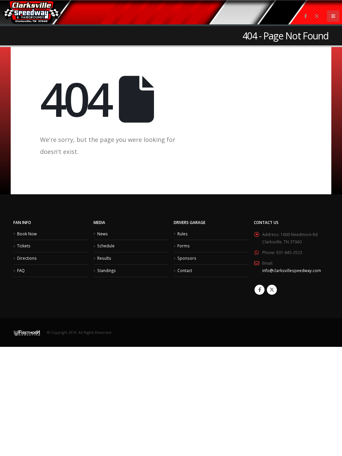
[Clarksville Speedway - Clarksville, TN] (32, 12)
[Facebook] (305, 16)
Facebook (259, 290)
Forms (183, 245)
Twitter (272, 290)
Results (104, 258)
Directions (27, 258)
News (102, 233)
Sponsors (186, 258)
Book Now (27, 233)
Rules (182, 233)
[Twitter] (316, 16)
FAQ (21, 270)
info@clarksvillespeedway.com (291, 270)
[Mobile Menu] (333, 16)
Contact (184, 270)
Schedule (106, 245)
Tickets (23, 245)
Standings (106, 270)
